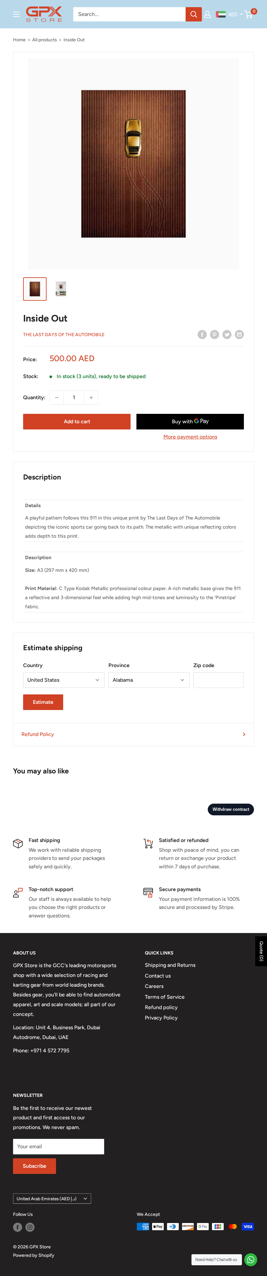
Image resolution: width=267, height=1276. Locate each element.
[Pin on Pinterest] (214, 334)
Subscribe (34, 1166)
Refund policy (161, 1007)
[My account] (207, 14)
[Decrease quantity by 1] (56, 397)
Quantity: (34, 397)
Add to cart (77, 421)
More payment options (190, 437)
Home (19, 40)
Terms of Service (165, 997)
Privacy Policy (161, 1018)
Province (119, 665)
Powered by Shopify (33, 1255)
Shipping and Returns (170, 965)
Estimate (43, 702)
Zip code (203, 665)
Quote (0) (261, 951)
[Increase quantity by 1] (91, 397)
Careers (154, 986)
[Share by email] (239, 334)
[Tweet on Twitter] (227, 334)
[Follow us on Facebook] (17, 1227)
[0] (249, 14)
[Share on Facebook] (202, 334)
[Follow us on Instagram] (30, 1227)
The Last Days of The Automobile (64, 334)
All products (44, 40)
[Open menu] (16, 14)
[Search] (194, 14)
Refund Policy (37, 734)
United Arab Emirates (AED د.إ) (47, 1198)
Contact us (158, 976)
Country (33, 665)
